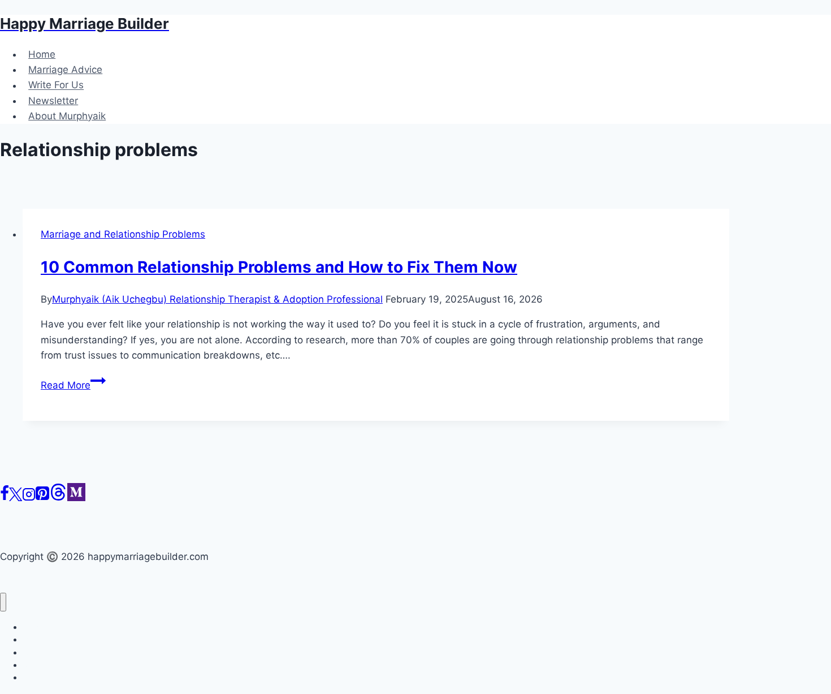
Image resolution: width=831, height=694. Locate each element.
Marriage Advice (65, 69)
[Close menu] (3, 602)
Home (41, 54)
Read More (73, 385)
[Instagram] (29, 497)
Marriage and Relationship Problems (123, 234)
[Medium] (76, 497)
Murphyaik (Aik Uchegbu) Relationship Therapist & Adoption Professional (217, 299)
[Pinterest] (42, 497)
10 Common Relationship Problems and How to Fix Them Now (279, 267)
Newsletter (53, 100)
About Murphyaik (67, 116)
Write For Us (56, 85)
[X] (15, 497)
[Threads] (58, 497)
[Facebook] (4, 497)
